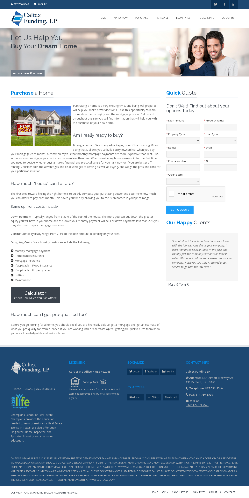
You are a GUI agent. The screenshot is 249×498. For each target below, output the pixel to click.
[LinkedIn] (234, 4)
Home (102, 17)
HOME (154, 492)
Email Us (42, 4)
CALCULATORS (180, 492)
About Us (228, 17)
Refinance (162, 17)
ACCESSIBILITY (45, 389)
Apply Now (121, 17)
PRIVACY (16, 389)
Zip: (207, 161)
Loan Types (183, 17)
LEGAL (29, 389)
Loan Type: (211, 134)
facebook (151, 371)
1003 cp (154, 397)
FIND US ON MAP (197, 405)
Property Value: (214, 120)
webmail (172, 397)
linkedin (169, 371)
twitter (136, 371)
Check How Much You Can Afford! (35, 295)
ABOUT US (215, 492)
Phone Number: (176, 161)
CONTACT (229, 492)
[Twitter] (215, 4)
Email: (208, 147)
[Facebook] (224, 4)
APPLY (164, 492)
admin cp (137, 397)
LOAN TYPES (198, 492)
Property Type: (176, 134)
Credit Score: (174, 174)
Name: (171, 147)
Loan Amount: (175, 120)
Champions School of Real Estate (32, 415)
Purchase (141, 17)
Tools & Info (206, 17)
